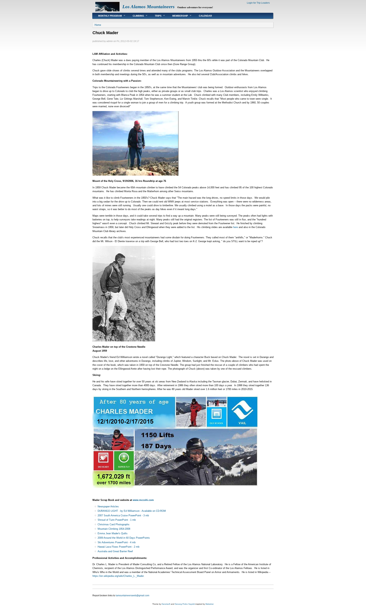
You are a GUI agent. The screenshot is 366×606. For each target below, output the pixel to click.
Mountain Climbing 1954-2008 (114, 528)
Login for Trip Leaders (258, 3)
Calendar (205, 16)
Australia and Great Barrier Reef (115, 551)
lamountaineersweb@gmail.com (132, 595)
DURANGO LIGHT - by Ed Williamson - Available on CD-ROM (132, 510)
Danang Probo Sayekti (185, 604)
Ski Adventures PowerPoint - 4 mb (117, 542)
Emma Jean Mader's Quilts (113, 533)
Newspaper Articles (108, 506)
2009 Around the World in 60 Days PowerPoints (124, 537)
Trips (155, 15)
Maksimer (209, 604)
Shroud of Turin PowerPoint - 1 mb (117, 519)
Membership (177, 15)
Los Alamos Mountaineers (148, 6)
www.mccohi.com (143, 500)
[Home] (107, 10)
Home (98, 24)
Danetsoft (166, 604)
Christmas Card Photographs (113, 524)
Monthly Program (107, 15)
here (235, 227)
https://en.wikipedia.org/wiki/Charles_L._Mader (118, 576)
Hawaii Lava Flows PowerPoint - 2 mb (118, 546)
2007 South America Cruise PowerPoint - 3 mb (123, 515)
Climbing (135, 15)
